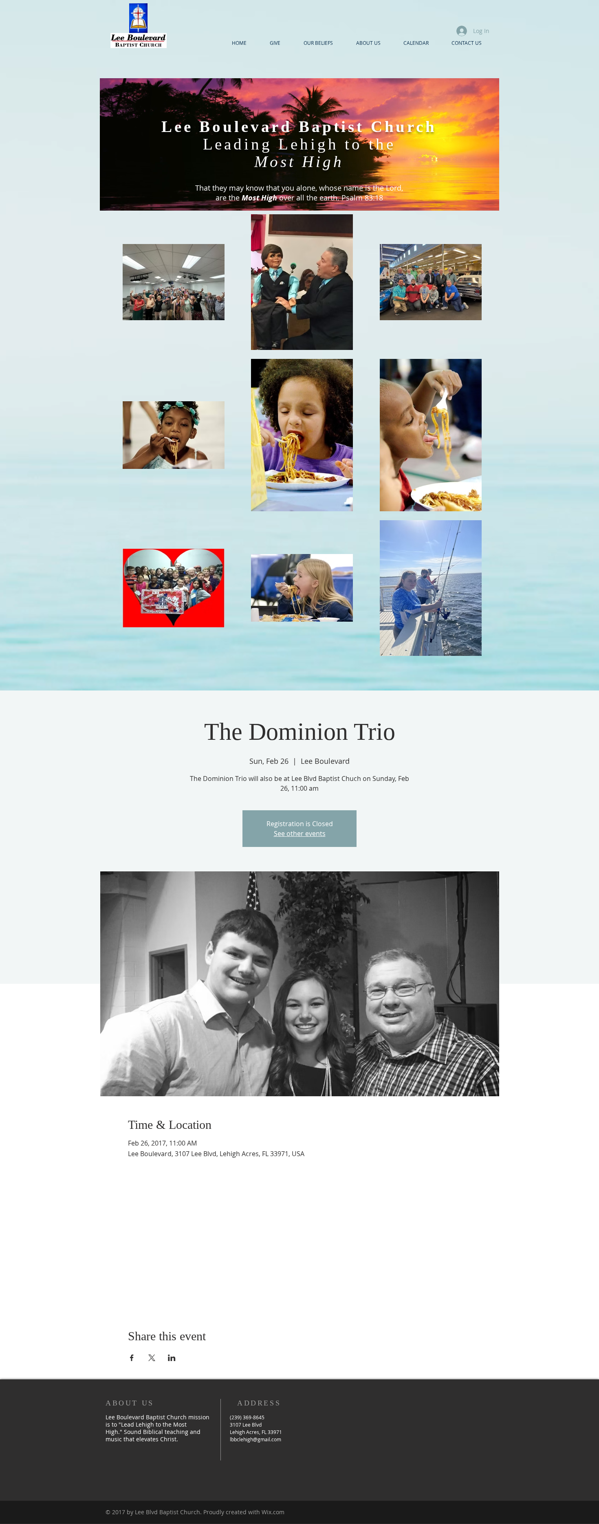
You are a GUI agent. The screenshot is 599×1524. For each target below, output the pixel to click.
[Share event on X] (152, 1358)
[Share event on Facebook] (132, 1358)
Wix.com (273, 1512)
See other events (300, 833)
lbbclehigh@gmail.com (255, 1439)
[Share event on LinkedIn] (172, 1358)
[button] (368, 42)
